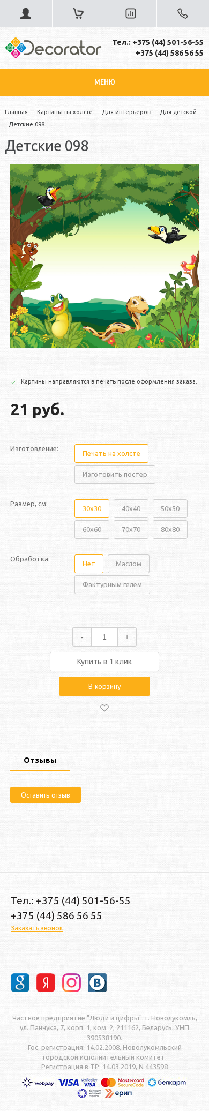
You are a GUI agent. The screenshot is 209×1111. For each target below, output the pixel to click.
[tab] (40, 761)
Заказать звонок (37, 928)
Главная (16, 112)
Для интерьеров (126, 112)
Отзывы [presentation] (40, 760)
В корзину (104, 686)
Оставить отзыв (45, 795)
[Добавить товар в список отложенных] (104, 707)
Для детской (178, 112)
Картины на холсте (65, 112)
